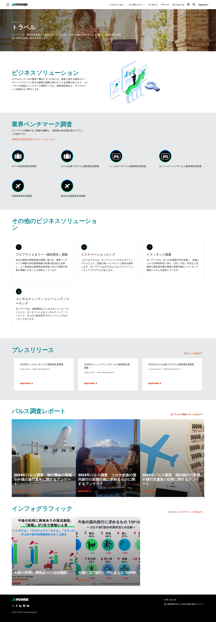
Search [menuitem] (194, 4)
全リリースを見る (192, 354)
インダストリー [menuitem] (136, 4)
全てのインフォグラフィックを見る (184, 512)
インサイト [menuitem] (153, 4)
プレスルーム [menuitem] (178, 4)
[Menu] (7, 4)
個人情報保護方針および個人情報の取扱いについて (184, 604)
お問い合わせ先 (170, 599)
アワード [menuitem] (165, 4)
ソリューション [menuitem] (116, 4)
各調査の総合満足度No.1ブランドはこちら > (34, 139)
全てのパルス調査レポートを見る (185, 415)
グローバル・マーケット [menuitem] (188, 4)
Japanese (203, 4)
